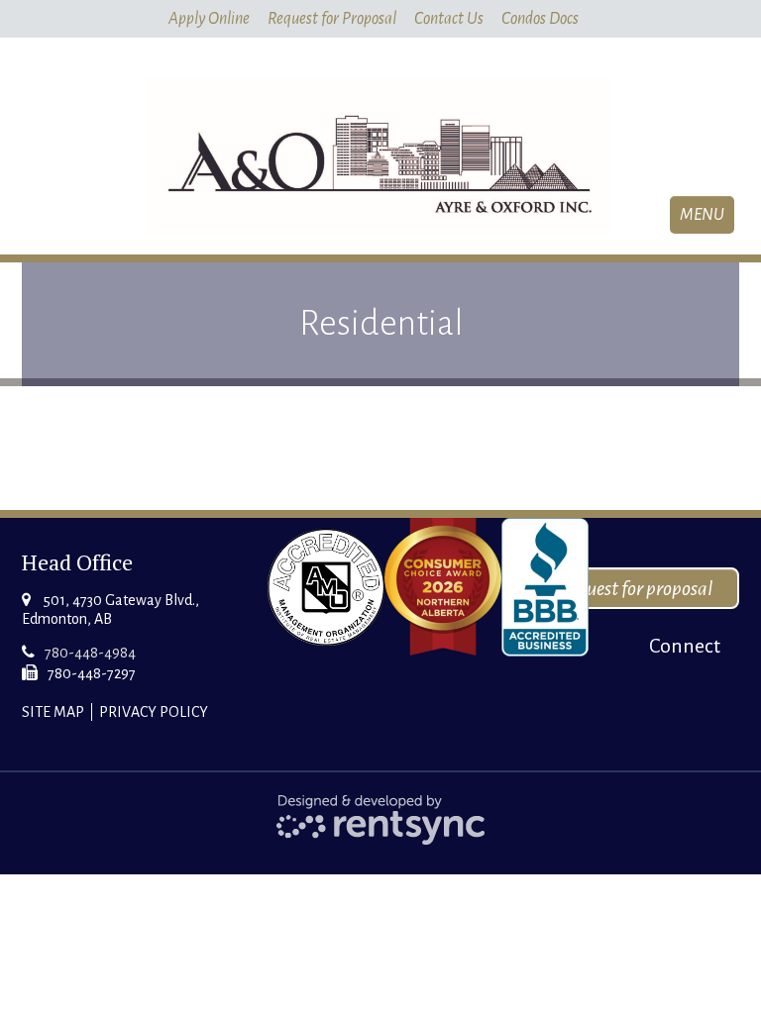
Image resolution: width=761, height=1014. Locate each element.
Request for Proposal (332, 19)
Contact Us (449, 19)
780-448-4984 (90, 652)
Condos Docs (540, 19)
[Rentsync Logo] (381, 818)
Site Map (53, 712)
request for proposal (637, 588)
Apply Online (209, 19)
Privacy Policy (153, 712)
